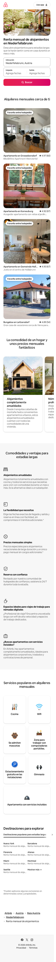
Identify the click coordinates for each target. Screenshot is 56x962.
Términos (33, 947)
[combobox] (27, 63)
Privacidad (21, 947)
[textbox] (15, 73)
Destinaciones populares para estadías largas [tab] (24, 834)
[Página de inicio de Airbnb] (5, 4)
